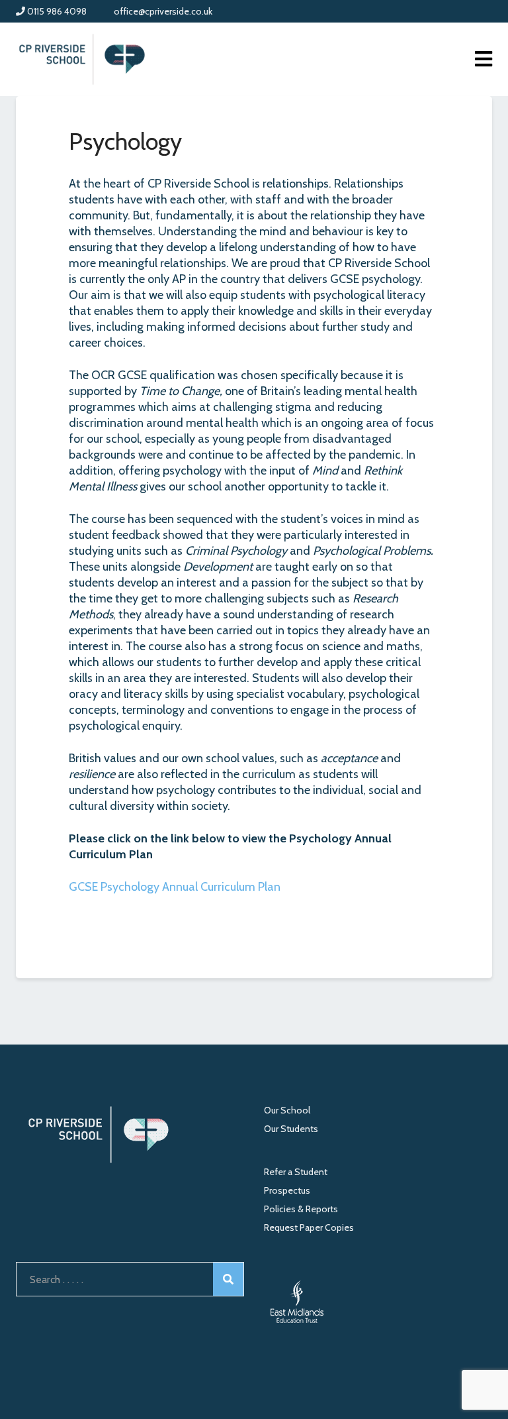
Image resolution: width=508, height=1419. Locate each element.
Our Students (291, 1129)
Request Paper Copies (309, 1227)
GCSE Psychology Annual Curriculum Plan (174, 887)
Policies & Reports (301, 1209)
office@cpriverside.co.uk (162, 11)
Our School (287, 1110)
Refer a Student (295, 1172)
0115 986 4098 (56, 11)
